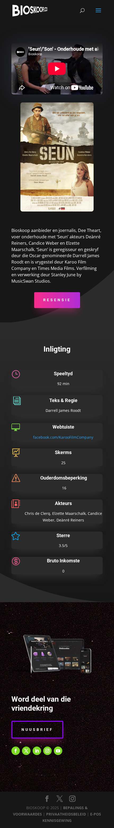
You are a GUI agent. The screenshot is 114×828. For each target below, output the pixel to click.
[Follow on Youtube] (58, 751)
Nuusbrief (37, 729)
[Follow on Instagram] (47, 751)
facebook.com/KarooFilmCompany (63, 437)
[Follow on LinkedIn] (37, 751)
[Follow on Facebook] (15, 751)
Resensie (57, 300)
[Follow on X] (26, 751)
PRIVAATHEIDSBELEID (66, 814)
